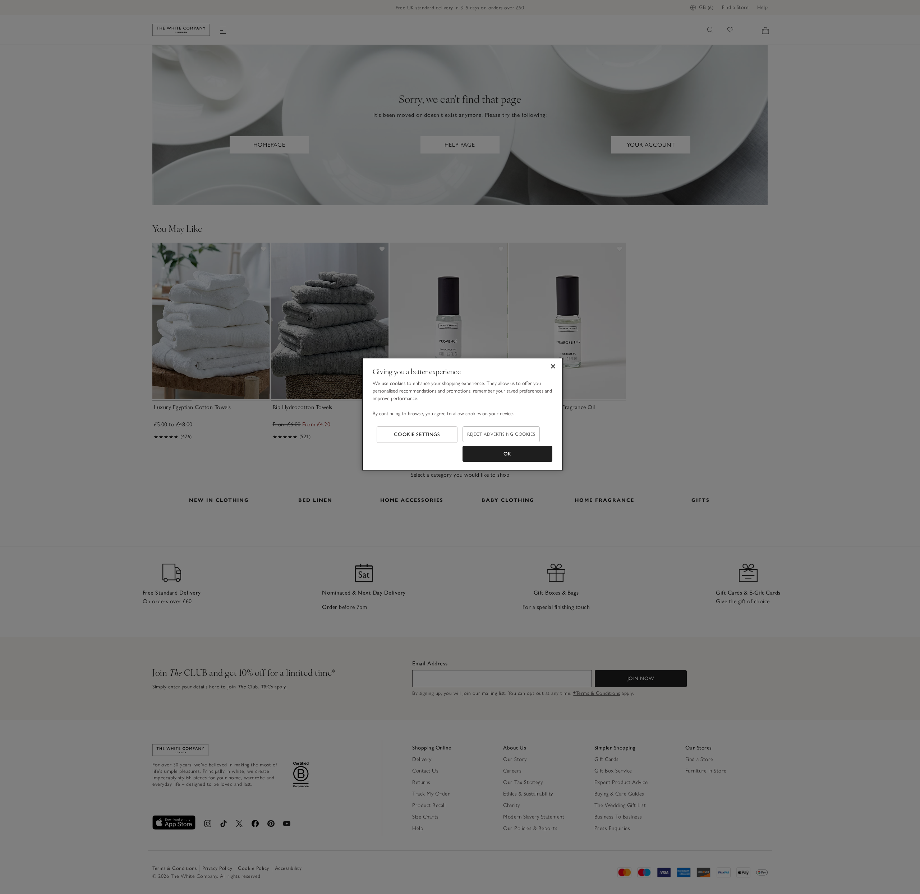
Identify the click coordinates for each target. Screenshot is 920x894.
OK (507, 454)
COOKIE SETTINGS (417, 434)
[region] (462, 414)
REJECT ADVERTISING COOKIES (501, 434)
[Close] (553, 366)
